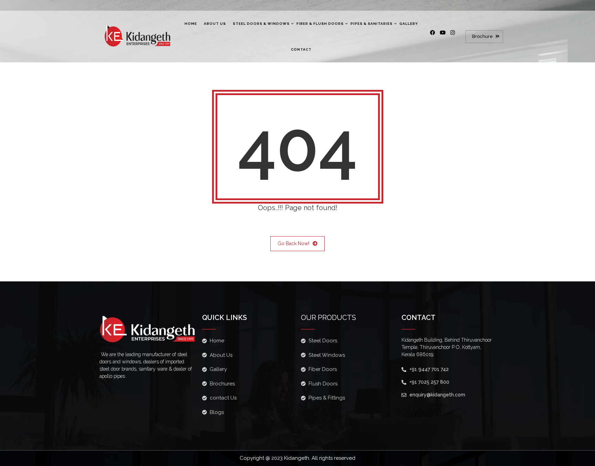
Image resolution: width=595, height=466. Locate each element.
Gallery (408, 23)
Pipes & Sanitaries (372, 23)
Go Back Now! (293, 243)
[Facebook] (435, 35)
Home (191, 23)
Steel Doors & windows (261, 23)
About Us (215, 23)
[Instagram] (455, 35)
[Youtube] (445, 35)
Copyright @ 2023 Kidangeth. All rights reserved (297, 458)
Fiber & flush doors (320, 23)
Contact (301, 49)
